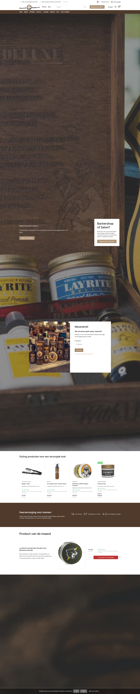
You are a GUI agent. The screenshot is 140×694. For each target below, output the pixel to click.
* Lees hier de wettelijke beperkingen (84, 354)
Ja (76, 691)
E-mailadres (78, 340)
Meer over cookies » (94, 691)
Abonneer (79, 350)
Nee (84, 691)
